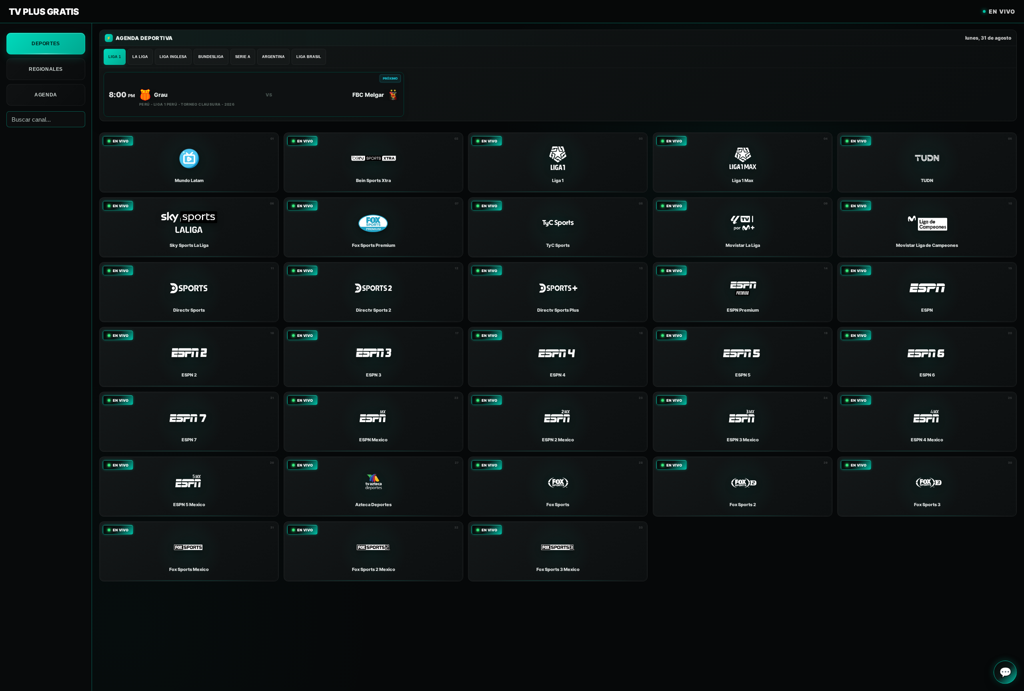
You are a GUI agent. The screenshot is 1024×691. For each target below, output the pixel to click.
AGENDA (45, 95)
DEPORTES (46, 43)
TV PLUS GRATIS (44, 11)
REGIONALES (46, 69)
